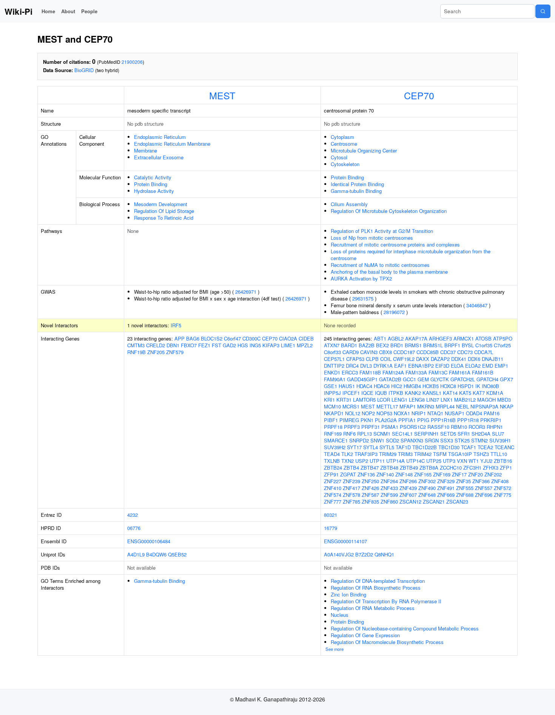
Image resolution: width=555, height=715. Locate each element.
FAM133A (416, 372)
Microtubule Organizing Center (364, 150)
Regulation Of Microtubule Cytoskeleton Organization (389, 210)
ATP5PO (502, 338)
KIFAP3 (270, 345)
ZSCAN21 (434, 501)
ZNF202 (493, 474)
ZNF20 (475, 474)
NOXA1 (402, 413)
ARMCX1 (463, 338)
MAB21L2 (465, 399)
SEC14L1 (402, 433)
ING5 (255, 345)
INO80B (490, 386)
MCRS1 (350, 406)
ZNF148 (404, 474)
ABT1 (380, 338)
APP (179, 338)
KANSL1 (431, 392)
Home (48, 11)
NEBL (462, 406)
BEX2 (382, 345)
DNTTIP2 (334, 365)
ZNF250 (370, 481)
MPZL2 (305, 345)
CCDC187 (404, 352)
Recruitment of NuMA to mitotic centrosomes (380, 264)
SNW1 (377, 440)
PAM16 (491, 413)
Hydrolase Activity (154, 190)
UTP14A (395, 460)
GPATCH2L (462, 379)
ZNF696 (483, 494)
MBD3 (504, 399)
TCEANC (504, 447)
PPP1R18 (468, 420)
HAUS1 (347, 386)
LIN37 (432, 399)
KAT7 (479, 392)
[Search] (542, 11)
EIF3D (442, 365)
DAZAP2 (440, 358)
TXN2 (347, 460)
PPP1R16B (443, 420)
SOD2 (392, 440)
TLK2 (347, 454)
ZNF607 (408, 494)
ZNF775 (502, 494)
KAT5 (465, 392)
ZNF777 (332, 501)
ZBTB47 (370, 467)
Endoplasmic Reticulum (160, 136)
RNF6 (349, 433)
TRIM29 (387, 454)
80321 (330, 514)
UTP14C (415, 460)
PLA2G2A (386, 420)
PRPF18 (333, 426)
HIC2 (396, 386)
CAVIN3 (369, 352)
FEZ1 (204, 345)
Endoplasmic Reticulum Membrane (172, 143)
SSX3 (446, 440)
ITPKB (395, 392)
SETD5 (448, 433)
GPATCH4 (487, 379)
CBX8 (385, 352)
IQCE (367, 392)
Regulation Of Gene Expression (365, 635)
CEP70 (419, 95)
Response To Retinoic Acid (163, 217)
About (68, 11)
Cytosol (339, 157)
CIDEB (306, 338)
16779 (330, 528)
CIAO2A (288, 338)
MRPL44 (445, 406)
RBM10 (459, 426)
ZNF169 (441, 474)
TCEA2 (485, 447)
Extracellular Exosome (158, 157)
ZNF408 (500, 481)
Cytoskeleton (345, 164)
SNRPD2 (359, 440)
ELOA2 (473, 365)
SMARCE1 (336, 440)
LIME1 (288, 345)
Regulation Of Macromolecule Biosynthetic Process (387, 642)
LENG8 (417, 399)
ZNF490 (427, 488)
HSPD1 (466, 386)
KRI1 (329, 399)
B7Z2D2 (364, 554)
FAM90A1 (334, 379)
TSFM (440, 454)
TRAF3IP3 (366, 454)
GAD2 (229, 345)
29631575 (362, 298)
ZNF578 (351, 494)
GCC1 (409, 379)
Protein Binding (150, 184)
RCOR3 (477, 426)
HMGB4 (412, 386)
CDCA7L (483, 352)
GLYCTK (439, 379)
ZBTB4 (351, 467)
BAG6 (192, 338)
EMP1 (501, 365)
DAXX (422, 358)
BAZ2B (367, 345)
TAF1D (403, 447)
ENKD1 (332, 372)
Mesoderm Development (160, 204)
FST (216, 345)
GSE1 (330, 386)
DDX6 (474, 358)
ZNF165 (423, 474)
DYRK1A (383, 365)
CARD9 (350, 352)
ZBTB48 (389, 467)
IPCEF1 (351, 392)
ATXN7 (331, 345)
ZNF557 (483, 488)
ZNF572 (502, 488)
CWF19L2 (404, 358)
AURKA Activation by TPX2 (361, 278)
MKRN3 (425, 406)
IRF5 (176, 325)
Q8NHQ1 (384, 554)
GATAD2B (390, 379)
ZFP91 (331, 474)
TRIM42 (423, 454)
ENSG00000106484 (148, 541)
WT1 (474, 460)
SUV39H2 (334, 447)
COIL (386, 358)
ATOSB (483, 338)
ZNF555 (464, 488)
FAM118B (370, 372)
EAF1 (400, 365)
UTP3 (449, 460)
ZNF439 (408, 488)
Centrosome (344, 143)
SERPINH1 (426, 433)
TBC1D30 (448, 447)
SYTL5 (386, 447)
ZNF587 (370, 494)
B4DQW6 (156, 554)
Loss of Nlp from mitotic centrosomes (372, 237)
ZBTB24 (333, 467)
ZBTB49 (409, 467)
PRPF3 (352, 426)
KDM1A (494, 392)
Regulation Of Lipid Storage (164, 210)
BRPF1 (452, 345)
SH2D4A (481, 433)
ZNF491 (446, 488)
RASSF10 (438, 426)
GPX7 (506, 379)
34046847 (476, 305)
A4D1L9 (136, 554)
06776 (133, 528)
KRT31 (344, 399)
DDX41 (458, 358)
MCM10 (332, 406)
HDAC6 (382, 386)
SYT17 (354, 447)
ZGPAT (348, 474)
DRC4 (352, 365)
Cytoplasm (342, 136)
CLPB (372, 358)
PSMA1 (389, 426)
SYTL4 (370, 447)
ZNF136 (366, 474)
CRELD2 (155, 345)
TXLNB (332, 460)
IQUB (381, 392)
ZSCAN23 (457, 501)
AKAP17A (416, 338)
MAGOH (486, 399)
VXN (462, 460)
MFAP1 (407, 406)
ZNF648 (427, 494)
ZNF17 (459, 474)
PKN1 (367, 420)
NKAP (506, 406)
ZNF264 (389, 481)
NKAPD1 (334, 413)
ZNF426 (370, 488)
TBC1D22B (424, 447)
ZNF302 (427, 481)
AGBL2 (396, 338)
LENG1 (399, 399)
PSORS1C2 (413, 426)
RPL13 (364, 433)
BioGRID (84, 70)
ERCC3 (350, 372)
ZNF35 (463, 481)
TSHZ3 (481, 454)
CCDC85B (427, 352)
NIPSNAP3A (484, 406)
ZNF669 (446, 494)
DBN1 (172, 345)
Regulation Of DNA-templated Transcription (378, 580)
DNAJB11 (492, 358)
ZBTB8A (428, 467)
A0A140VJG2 (339, 554)
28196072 (394, 312)
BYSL (468, 345)
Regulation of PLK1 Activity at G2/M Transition (382, 230)
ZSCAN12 (410, 501)
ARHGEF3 (440, 338)
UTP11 (377, 460)
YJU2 (486, 460)
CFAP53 (355, 358)
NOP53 (384, 413)
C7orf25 (502, 345)
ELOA (457, 365)
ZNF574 (332, 494)
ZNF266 (408, 481)
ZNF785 (351, 501)
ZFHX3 (490, 467)
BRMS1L (433, 345)
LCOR (383, 399)
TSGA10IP (460, 454)
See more (334, 649)
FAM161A (459, 372)
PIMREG (349, 420)
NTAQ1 (435, 413)
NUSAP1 (454, 413)
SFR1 (464, 433)
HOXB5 (430, 386)
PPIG (423, 420)
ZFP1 (506, 467)
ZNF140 (385, 474)
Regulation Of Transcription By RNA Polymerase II (386, 601)
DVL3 (366, 365)
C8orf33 (332, 352)
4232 (132, 514)
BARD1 (349, 345)
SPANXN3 (412, 440)
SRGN (432, 440)
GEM (423, 379)
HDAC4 (364, 386)
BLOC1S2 (211, 338)
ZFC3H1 (472, 467)
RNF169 (333, 433)
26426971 (245, 291)
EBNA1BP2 (421, 365)
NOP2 (368, 413)
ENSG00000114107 (345, 541)
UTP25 (433, 460)
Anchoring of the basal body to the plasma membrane (389, 271)
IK (477, 386)
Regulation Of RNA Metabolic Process (373, 608)
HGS (242, 345)
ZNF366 (481, 481)
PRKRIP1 (490, 420)
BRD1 (396, 345)
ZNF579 (174, 352)
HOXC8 (448, 386)
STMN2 (479, 440)
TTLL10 (498, 454)
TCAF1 (468, 447)
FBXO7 (189, 345)
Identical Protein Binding (357, 184)
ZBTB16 (503, 460)
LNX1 (447, 399)
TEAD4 (332, 454)
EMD (487, 365)
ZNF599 (389, 494)
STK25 (462, 440)
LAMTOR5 (364, 399)
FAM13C (438, 372)
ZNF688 (464, 494)
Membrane (145, 150)
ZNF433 (389, 488)
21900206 (132, 62)
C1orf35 (483, 345)
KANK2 (413, 392)
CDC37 (448, 352)
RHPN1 (495, 426)
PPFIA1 (407, 420)
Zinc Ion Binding (348, 594)
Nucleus (339, 614)
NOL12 (352, 413)
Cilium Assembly (349, 204)
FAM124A (393, 372)
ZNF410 (332, 488)
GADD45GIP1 (362, 379)
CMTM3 (136, 345)
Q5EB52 (177, 554)
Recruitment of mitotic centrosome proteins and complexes (395, 244)
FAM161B (482, 372)
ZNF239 (351, 481)
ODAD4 (474, 413)
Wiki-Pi (18, 11)
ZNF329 (446, 481)
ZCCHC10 (451, 467)
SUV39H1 (500, 440)
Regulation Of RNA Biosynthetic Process (376, 587)
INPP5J (332, 392)
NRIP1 (419, 413)
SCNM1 (381, 433)
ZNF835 (370, 501)
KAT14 (450, 392)
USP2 (361, 460)
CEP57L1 (334, 358)
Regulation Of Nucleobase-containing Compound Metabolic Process (405, 628)
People (89, 11)
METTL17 (387, 406)
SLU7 (498, 433)
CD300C (251, 338)
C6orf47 (232, 338)
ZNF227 (332, 481)
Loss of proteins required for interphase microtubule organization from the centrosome (410, 255)
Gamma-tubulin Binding (356, 190)
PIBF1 (331, 420)
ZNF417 (351, 488)
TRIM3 (405, 454)
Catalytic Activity (152, 177)
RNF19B (136, 352)
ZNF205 (156, 352)
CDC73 (465, 352)
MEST (222, 95)
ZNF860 (389, 501)
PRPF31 (370, 426)
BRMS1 (413, 345)
